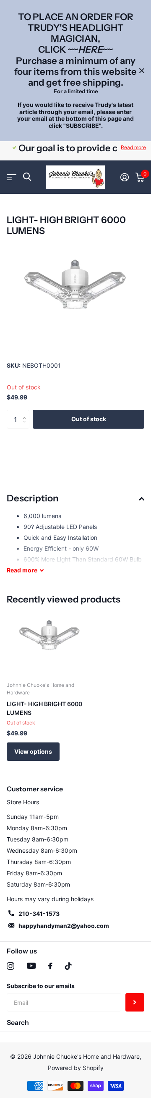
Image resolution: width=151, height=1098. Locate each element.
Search (18, 1022)
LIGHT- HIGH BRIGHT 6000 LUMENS (44, 708)
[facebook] (50, 966)
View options (33, 751)
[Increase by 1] (26, 412)
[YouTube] (31, 966)
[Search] (27, 177)
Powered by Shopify (76, 1067)
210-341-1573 (39, 913)
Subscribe (134, 1002)
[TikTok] (68, 966)
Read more (133, 147)
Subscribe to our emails (41, 985)
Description (32, 498)
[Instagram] (10, 966)
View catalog (11, 176)
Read (22, 570)
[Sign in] (124, 177)
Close (142, 70)
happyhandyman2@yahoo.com (63, 925)
